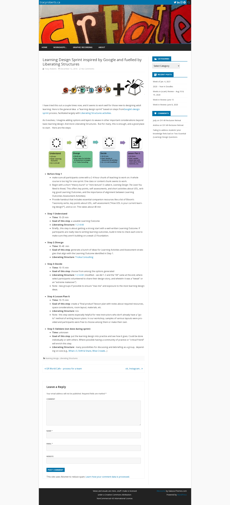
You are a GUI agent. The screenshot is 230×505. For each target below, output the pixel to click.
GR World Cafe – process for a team (64, 368)
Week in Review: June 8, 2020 (165, 104)
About (101, 47)
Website (50, 456)
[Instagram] (181, 2)
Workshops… (60, 47)
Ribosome (161, 491)
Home (44, 47)
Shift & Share (84, 350)
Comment (50, 399)
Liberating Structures (69, 358)
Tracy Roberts (50, 68)
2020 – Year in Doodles (163, 86)
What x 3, (73, 350)
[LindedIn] (178, 2)
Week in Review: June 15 (163, 99)
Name (49, 431)
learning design (52, 358)
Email (49, 444)
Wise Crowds (98, 350)
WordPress (182, 494)
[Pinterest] (184, 2)
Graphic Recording (82, 47)
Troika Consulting (84, 257)
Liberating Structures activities (95, 113)
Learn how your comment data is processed (107, 476)
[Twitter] (175, 2)
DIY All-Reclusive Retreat (170, 120)
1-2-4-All (79, 224)
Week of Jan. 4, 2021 (162, 81)
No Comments (87, 68)
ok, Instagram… (133, 368)
